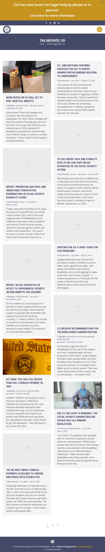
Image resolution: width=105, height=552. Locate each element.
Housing (81, 336)
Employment (72, 336)
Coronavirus (21, 391)
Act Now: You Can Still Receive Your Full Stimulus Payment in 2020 (24, 382)
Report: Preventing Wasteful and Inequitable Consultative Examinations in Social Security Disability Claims (26, 192)
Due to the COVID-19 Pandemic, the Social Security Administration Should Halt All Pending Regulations (77, 418)
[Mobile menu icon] (99, 29)
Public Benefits (22, 105)
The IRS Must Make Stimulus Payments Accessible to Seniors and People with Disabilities (24, 473)
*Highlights (10, 105)
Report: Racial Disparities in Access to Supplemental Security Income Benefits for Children (25, 288)
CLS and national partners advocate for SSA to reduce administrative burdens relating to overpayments (77, 70)
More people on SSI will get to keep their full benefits (24, 99)
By (36, 105)
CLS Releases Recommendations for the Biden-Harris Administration (77, 330)
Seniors (73, 174)
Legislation (90, 336)
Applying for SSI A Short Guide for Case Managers (77, 249)
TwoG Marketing (84, 546)
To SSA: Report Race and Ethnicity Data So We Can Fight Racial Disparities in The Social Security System (77, 164)
